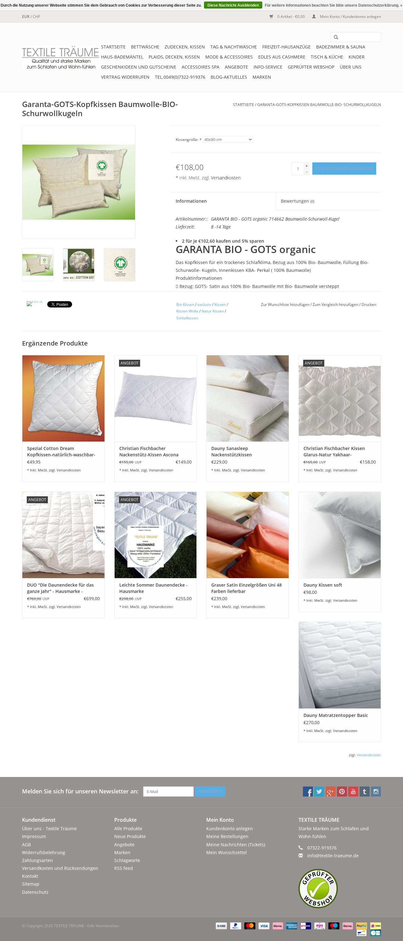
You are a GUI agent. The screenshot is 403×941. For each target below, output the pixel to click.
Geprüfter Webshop (311, 67)
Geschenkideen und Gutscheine (138, 67)
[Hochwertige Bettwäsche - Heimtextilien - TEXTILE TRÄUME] (60, 57)
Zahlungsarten (37, 860)
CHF (36, 16)
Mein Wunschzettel (226, 852)
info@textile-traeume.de (333, 856)
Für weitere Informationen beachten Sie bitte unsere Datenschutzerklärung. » (333, 5)
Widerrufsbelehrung (43, 852)
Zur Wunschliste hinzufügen (285, 304)
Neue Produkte (130, 836)
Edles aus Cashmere (281, 57)
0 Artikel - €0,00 (291, 16)
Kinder (357, 57)
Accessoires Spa (200, 67)
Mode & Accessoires (229, 57)
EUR (26, 16)
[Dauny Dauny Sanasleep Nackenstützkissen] (247, 398)
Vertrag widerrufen (125, 77)
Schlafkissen (187, 318)
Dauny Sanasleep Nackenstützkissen (231, 451)
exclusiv (204, 304)
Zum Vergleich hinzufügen (336, 304)
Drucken (368, 304)
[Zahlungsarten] (220, 925)
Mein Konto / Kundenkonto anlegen (350, 16)
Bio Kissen (185, 304)
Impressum (34, 836)
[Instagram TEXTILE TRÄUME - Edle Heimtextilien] (376, 791)
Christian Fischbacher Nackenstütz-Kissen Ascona (149, 451)
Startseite (113, 47)
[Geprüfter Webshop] (339, 888)
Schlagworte (127, 860)
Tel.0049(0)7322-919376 (180, 77)
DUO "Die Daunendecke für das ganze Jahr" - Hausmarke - (60, 588)
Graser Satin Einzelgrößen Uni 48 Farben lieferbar (246, 588)
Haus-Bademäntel (122, 57)
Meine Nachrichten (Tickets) (235, 845)
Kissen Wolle (187, 311)
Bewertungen (297, 201)
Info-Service (267, 67)
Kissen (220, 304)
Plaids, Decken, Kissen (174, 57)
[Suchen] (334, 37)
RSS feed (123, 868)
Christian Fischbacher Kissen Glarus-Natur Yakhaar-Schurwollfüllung (334, 451)
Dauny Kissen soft (323, 585)
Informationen (191, 201)
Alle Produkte (128, 828)
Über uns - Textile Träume (49, 828)
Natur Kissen (213, 311)
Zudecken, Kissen (185, 47)
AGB (26, 845)
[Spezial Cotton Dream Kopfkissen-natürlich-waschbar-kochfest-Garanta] (63, 398)
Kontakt (30, 876)
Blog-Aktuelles (229, 77)
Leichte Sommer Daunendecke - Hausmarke (153, 588)
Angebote (236, 67)
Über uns (350, 67)
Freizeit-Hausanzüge (286, 47)
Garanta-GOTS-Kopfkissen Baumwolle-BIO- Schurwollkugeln (319, 104)
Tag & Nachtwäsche (233, 47)
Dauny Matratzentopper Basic (336, 715)
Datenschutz (35, 892)
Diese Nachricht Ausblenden (233, 5)
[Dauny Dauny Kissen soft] (339, 535)
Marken (262, 77)
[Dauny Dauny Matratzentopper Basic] (339, 665)
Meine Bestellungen (227, 836)
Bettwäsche (145, 47)
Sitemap (30, 884)
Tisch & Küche (327, 57)
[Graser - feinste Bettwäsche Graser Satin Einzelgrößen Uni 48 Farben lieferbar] (247, 535)
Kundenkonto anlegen (229, 828)
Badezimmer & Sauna (340, 47)
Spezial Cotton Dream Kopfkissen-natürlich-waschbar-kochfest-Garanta (61, 451)
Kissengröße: (189, 139)
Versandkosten (226, 178)
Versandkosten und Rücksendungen (60, 868)
